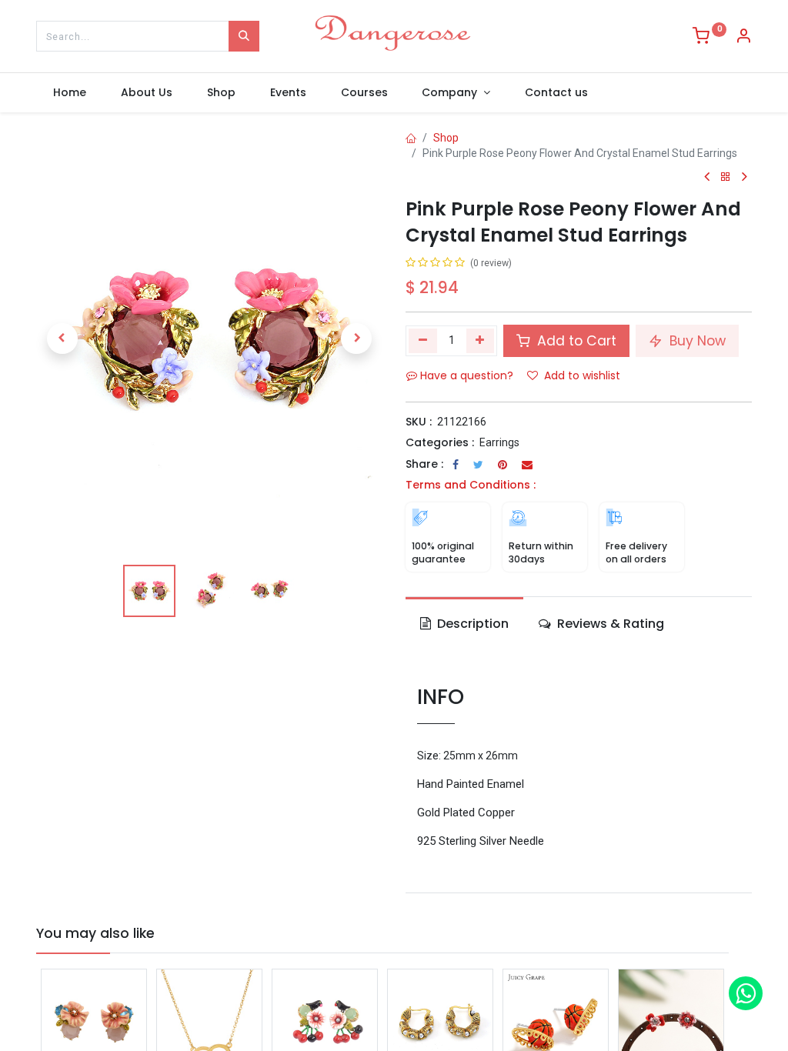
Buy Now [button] (696, 341)
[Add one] (480, 341)
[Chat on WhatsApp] (745, 993)
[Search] (244, 36)
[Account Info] (743, 38)
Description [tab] (471, 623)
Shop (446, 138)
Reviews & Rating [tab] (609, 623)
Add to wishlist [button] (582, 375)
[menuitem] (70, 93)
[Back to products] (725, 177)
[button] (62, 338)
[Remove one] (423, 341)
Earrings (499, 442)
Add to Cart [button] (574, 341)
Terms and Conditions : (471, 484)
